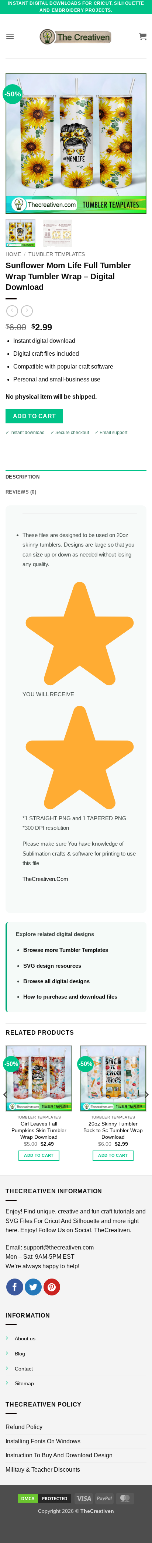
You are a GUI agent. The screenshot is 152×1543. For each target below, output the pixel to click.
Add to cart (34, 416)
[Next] (134, 143)
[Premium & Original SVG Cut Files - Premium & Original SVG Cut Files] (76, 36)
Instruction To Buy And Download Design (59, 1455)
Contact (24, 1369)
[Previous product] (26, 311)
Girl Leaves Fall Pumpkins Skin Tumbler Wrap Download (38, 1130)
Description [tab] (22, 477)
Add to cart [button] (39, 1155)
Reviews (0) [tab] (21, 492)
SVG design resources (52, 966)
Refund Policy (24, 1427)
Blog (20, 1354)
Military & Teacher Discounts (43, 1469)
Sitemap (24, 1383)
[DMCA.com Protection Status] (44, 1498)
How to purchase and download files (70, 996)
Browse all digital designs (56, 981)
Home (13, 254)
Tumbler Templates (56, 254)
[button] (10, 36)
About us (25, 1338)
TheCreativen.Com (45, 879)
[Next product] (12, 311)
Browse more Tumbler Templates (65, 950)
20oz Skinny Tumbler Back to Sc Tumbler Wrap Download (113, 1130)
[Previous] (17, 143)
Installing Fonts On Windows (43, 1441)
